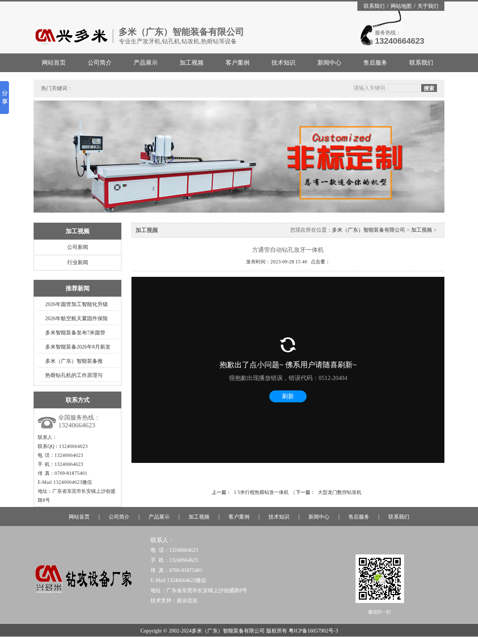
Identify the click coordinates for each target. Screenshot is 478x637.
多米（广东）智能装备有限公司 (368, 230)
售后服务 (375, 62)
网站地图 (402, 6)
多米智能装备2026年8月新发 (78, 347)
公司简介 (100, 62)
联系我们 (375, 6)
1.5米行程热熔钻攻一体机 (261, 492)
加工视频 (192, 62)
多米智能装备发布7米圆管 (75, 332)
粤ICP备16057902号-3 (313, 631)
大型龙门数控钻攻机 (339, 492)
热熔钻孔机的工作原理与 (74, 375)
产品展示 (146, 62)
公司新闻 (77, 247)
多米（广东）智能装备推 (74, 361)
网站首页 (54, 62)
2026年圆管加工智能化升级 (76, 304)
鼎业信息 (187, 600)
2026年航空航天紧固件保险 (76, 318)
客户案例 (237, 62)
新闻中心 (329, 62)
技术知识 (283, 62)
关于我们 (428, 6)
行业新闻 (77, 262)
